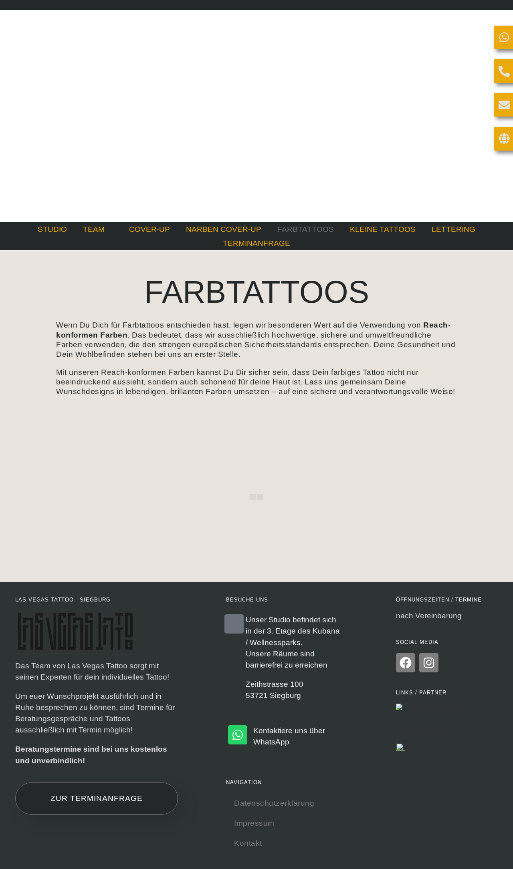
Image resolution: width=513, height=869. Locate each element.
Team (94, 229)
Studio (52, 229)
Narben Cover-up (223, 229)
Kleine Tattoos (383, 229)
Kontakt (248, 843)
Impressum (254, 823)
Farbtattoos (305, 229)
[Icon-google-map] (234, 624)
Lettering (453, 229)
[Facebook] (405, 662)
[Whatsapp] (237, 734)
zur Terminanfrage (96, 798)
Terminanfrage (256, 243)
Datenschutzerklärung (274, 803)
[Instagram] (428, 662)
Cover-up (149, 229)
